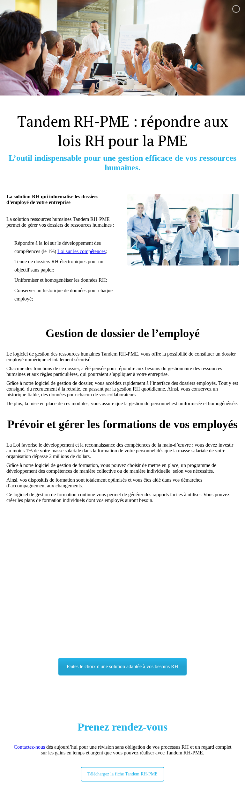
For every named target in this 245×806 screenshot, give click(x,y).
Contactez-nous (29, 747)
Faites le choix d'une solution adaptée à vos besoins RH (122, 666)
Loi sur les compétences (81, 251)
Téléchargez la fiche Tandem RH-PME (122, 774)
